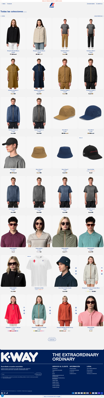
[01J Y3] (90, 330)
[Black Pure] (66, 54)
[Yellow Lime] (88, 291)
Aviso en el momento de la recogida (52, 396)
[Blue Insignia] (15, 93)
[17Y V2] (38, 251)
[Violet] (15, 330)
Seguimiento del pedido (57, 370)
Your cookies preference (92, 368)
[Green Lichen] (62, 330)
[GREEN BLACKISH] (36, 330)
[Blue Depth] (95, 291)
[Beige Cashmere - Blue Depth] (11, 54)
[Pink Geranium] (41, 330)
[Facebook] (2, 393)
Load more (51, 339)
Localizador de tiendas (74, 370)
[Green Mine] (38, 330)
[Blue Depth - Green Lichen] (64, 291)
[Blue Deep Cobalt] (93, 291)
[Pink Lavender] (8, 330)
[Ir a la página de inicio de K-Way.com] (52, 5)
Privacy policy (90, 370)
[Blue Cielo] (17, 330)
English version (55, 382)
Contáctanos (55, 368)
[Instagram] (4, 393)
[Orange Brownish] (64, 330)
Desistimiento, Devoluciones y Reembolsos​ (58, 378)
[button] (99, 16)
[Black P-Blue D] (15, 54)
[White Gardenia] (86, 291)
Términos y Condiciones (92, 373)
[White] (39, 291)
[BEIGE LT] (90, 291)
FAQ (53, 371)
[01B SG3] (92, 251)
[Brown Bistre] (64, 54)
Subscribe (38, 374)
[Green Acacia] (34, 330)
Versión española (56, 385)
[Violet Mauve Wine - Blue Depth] (12, 54)
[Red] (10, 330)
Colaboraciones (73, 373)
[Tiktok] (7, 393)
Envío (53, 373)
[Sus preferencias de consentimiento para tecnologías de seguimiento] (102, 396)
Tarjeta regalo (55, 380)
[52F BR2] (89, 251)
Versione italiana (55, 383)
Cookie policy (89, 371)
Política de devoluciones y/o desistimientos (58, 376)
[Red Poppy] (12, 330)
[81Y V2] (13, 251)
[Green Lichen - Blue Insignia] (66, 291)
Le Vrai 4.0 (72, 371)
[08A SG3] (41, 251)
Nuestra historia (73, 368)
